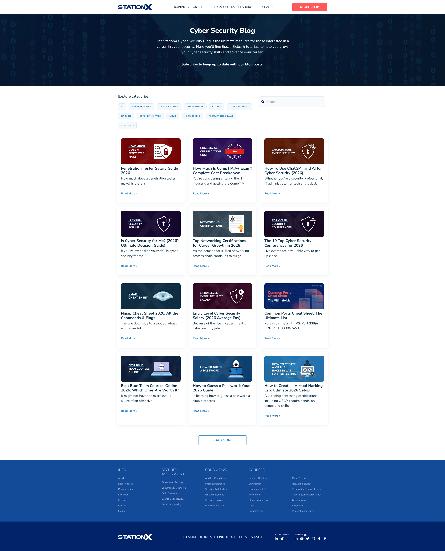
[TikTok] (319, 538)
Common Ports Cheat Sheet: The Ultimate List (293, 315)
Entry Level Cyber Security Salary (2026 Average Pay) (217, 315)
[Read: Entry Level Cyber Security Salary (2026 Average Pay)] (222, 296)
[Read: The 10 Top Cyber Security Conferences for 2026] (294, 223)
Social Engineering (171, 504)
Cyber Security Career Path (306, 494)
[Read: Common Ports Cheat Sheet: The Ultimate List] (294, 296)
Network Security (301, 483)
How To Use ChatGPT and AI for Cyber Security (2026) (293, 171)
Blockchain (298, 505)
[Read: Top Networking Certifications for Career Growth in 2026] (222, 223)
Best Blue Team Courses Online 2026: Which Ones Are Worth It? (150, 388)
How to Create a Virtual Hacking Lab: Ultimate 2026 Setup (293, 388)
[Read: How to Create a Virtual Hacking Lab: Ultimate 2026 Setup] (294, 368)
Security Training (214, 500)
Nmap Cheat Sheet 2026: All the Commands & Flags (149, 315)
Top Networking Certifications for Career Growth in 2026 (219, 243)
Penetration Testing (172, 482)
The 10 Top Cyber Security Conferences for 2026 (288, 243)
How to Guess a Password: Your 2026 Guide (221, 388)
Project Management (303, 511)
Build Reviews (169, 493)
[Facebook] (324, 538)
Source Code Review (173, 498)
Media (121, 511)
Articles (122, 478)
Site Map (123, 494)
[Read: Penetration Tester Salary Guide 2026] (151, 151)
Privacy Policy (125, 489)
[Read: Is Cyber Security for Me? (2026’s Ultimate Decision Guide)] (151, 223)
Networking (255, 494)
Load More (222, 440)
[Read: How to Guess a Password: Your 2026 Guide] (222, 368)
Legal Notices (125, 483)
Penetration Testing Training (307, 489)
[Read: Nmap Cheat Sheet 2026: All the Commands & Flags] (151, 296)
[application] (187, 7)
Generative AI (299, 500)
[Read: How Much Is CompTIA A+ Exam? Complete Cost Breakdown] (222, 151)
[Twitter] (282, 538)
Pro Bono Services (215, 505)
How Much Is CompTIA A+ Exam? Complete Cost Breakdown (222, 171)
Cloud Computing (258, 500)
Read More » (129, 193)
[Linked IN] (276, 538)
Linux (251, 505)
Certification (255, 483)
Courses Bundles (258, 478)
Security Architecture (216, 489)
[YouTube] (302, 538)
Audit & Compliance (216, 478)
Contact (122, 505)
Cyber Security (300, 478)
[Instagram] (313, 538)
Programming (256, 511)
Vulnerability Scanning (174, 488)
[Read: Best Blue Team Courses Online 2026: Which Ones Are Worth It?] (151, 368)
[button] (180, 7)
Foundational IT (257, 489)
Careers (122, 500)
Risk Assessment (214, 494)
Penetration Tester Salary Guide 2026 (149, 171)
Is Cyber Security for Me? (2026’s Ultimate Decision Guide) (150, 243)
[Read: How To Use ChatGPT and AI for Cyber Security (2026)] (294, 151)
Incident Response (215, 483)
